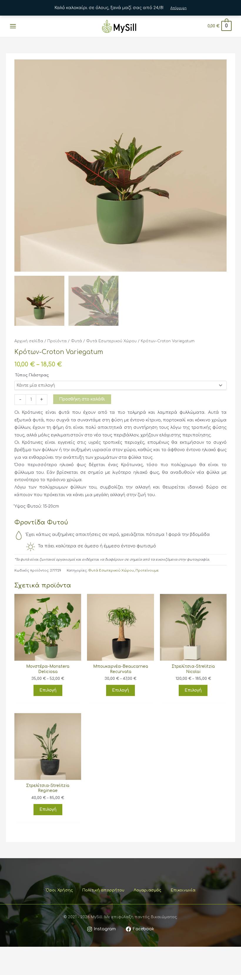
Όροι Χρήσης (59, 890)
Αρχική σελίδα (28, 341)
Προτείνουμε (147, 570)
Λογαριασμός (147, 890)
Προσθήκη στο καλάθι (82, 399)
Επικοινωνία (183, 890)
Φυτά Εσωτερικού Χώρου (111, 341)
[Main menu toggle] (12, 26)
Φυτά (76, 341)
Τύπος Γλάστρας (32, 375)
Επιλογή (47, 690)
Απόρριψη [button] (178, 8)
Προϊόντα (57, 341)
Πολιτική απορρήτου (103, 890)
